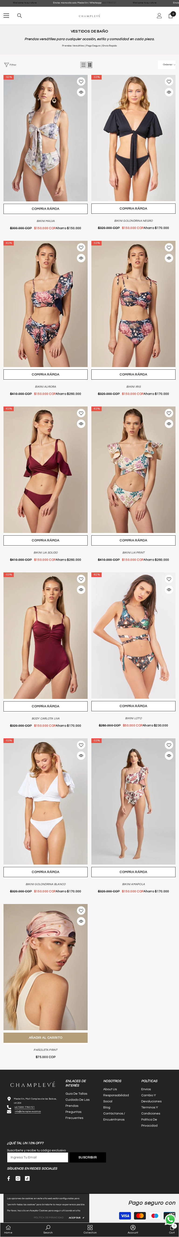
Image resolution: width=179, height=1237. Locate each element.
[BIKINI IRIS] (133, 304)
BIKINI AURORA (45, 386)
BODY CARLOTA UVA (46, 718)
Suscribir (88, 1157)
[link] (48, 1229)
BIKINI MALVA (46, 221)
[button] (83, 65)
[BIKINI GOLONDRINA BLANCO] (45, 801)
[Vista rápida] (81, 92)
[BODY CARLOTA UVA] (45, 635)
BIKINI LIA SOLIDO (46, 552)
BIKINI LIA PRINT (133, 552)
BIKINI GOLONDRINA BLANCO (46, 884)
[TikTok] (27, 1178)
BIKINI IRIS (133, 386)
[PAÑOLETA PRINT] (45, 967)
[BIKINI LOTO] (133, 635)
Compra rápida (45, 208)
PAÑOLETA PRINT (45, 1049)
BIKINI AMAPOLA (133, 884)
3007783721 (72, 3)
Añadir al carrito (45, 1037)
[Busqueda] (19, 15)
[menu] (6, 15)
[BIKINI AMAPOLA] (133, 801)
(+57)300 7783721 (25, 1107)
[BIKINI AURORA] (45, 304)
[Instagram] (18, 1178)
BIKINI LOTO (133, 718)
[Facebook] (8, 1178)
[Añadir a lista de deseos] (81, 81)
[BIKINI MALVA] (45, 138)
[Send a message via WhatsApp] (170, 1219)
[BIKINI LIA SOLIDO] (45, 469)
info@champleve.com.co (28, 1111)
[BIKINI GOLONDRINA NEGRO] (133, 138)
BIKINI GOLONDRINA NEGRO (133, 220)
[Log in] (159, 15)
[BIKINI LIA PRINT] (133, 469)
